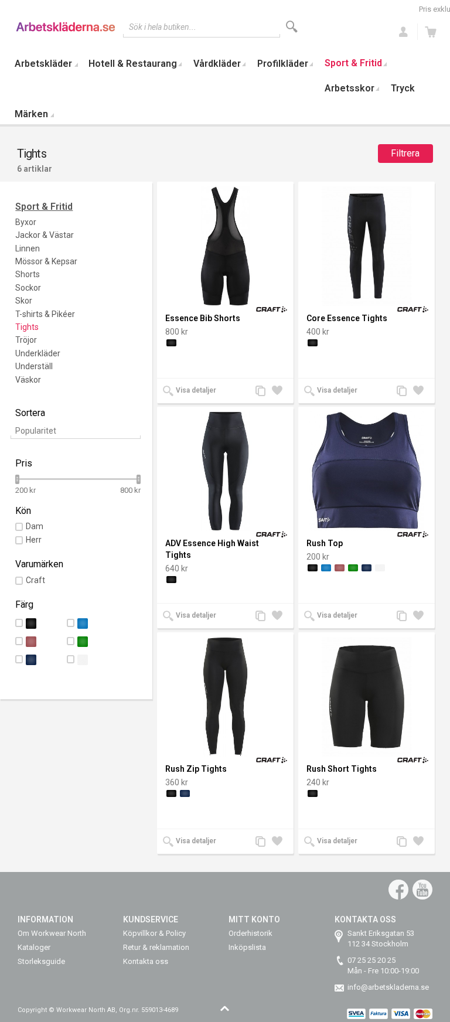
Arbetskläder (43, 63)
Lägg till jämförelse (263, 391)
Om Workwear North (52, 933)
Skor (23, 300)
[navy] (366, 568)
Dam (34, 526)
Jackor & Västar (44, 235)
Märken (31, 114)
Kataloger (34, 947)
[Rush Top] (366, 471)
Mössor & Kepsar (46, 261)
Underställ (34, 366)
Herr (34, 539)
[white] (380, 568)
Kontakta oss (145, 961)
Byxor (25, 222)
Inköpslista (247, 947)
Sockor (28, 287)
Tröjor (26, 340)
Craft (35, 580)
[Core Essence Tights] (366, 246)
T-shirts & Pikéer (45, 314)
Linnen (27, 248)
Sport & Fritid (353, 63)
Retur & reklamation (156, 947)
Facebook (398, 890)
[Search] (292, 26)
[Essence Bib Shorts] (225, 246)
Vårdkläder (217, 63)
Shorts (27, 274)
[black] (171, 343)
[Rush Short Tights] (366, 697)
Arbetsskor (349, 88)
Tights (27, 327)
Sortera (30, 412)
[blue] (326, 568)
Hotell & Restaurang (132, 63)
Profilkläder (282, 63)
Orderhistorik (250, 933)
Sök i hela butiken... (162, 27)
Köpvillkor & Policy (154, 933)
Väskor (28, 379)
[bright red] (339, 568)
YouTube (422, 890)
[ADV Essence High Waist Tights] (225, 471)
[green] (353, 568)
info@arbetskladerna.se (388, 987)
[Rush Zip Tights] (225, 697)
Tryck (403, 88)
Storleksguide (41, 961)
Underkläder (37, 353)
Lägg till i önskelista (280, 391)
